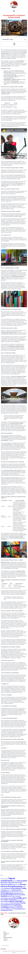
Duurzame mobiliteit (7, 884)
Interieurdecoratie (16, 890)
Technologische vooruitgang (15, 907)
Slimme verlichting (9, 903)
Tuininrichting (18, 909)
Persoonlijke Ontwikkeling (8, 899)
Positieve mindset (20, 899)
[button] (14, 11)
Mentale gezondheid (20, 894)
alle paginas (3, 948)
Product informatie (7, 937)
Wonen (5, 913)
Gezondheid (3, 890)
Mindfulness (4, 896)
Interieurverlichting (12, 891)
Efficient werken (16, 884)
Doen (4, 936)
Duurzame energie (17, 882)
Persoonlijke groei (19, 898)
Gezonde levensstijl (9, 888)
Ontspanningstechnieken (7, 898)
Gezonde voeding (20, 888)
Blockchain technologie (4, 878)
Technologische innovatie (7, 906)
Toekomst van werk (10, 908)
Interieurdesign (4, 891)
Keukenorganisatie (19, 893)
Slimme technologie (15, 901)
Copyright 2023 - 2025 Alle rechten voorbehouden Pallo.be (14, 952)
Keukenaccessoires (19, 891)
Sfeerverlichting (5, 901)
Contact (5, 940)
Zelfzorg (11, 910)
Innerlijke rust (8, 890)
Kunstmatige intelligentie (7, 894)
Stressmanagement (5, 904)
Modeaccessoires (11, 896)
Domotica (15, 880)
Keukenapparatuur (7, 893)
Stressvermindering (15, 904)
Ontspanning (17, 896)
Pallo (2, 913)
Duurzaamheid (22, 881)
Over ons (5, 938)
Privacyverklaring (5, 945)
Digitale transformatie (8, 879)
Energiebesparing (15, 886)
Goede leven (6, 933)
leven (21, 244)
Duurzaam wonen (6, 882)
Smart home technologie (19, 903)
